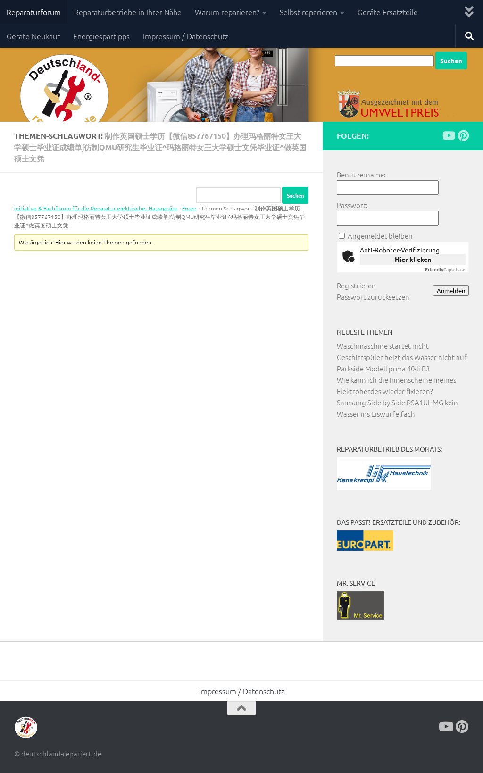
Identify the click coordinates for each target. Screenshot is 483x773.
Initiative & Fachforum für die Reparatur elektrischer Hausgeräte (96, 208)
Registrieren (356, 285)
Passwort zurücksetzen (373, 297)
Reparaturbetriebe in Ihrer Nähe (128, 12)
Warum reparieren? (227, 12)
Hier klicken (413, 259)
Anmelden (451, 290)
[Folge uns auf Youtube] (448, 135)
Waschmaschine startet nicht (383, 346)
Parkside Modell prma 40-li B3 (383, 368)
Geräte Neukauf (33, 36)
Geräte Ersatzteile (388, 12)
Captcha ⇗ (445, 269)
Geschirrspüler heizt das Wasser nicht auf (402, 357)
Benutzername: (361, 174)
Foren (189, 208)
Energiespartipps (101, 36)
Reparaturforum (34, 12)
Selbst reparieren (308, 12)
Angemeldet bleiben (380, 236)
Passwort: (352, 205)
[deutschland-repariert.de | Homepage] (63, 96)
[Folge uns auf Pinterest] (463, 135)
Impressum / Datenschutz (185, 36)
